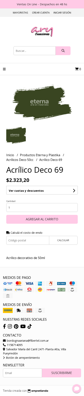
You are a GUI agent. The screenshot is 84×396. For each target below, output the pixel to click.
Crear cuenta (41, 12)
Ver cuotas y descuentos (26, 191)
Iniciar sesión (62, 12)
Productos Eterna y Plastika (40, 155)
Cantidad (10, 201)
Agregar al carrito (42, 219)
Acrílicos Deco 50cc (20, 160)
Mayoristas (20, 12)
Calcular (63, 240)
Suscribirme (61, 373)
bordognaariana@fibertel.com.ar (27, 340)
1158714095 (14, 345)
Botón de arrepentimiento (22, 358)
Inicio (10, 155)
